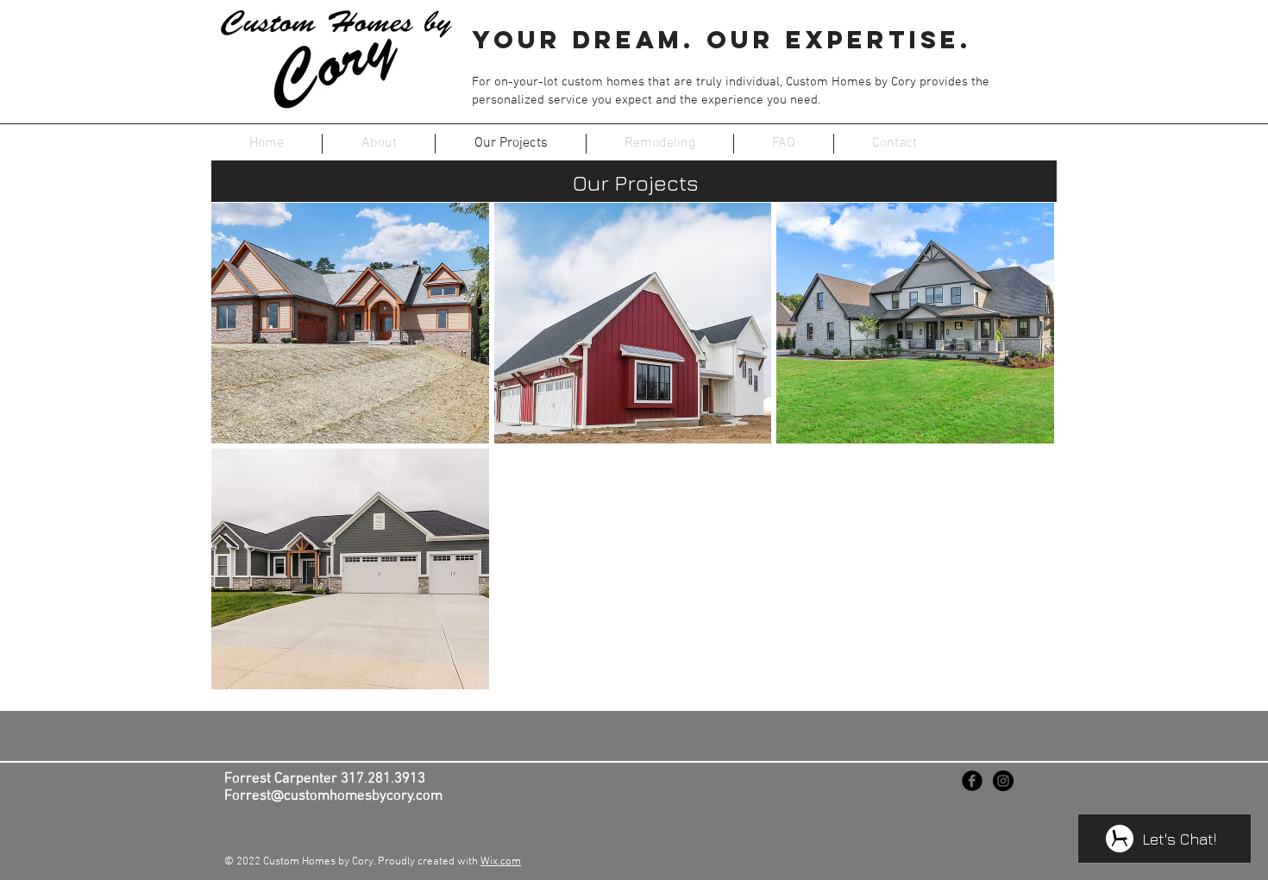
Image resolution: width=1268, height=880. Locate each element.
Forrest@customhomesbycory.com (333, 796)
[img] (915, 323)
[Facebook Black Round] (972, 780)
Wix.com (500, 862)
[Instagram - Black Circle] (1003, 780)
